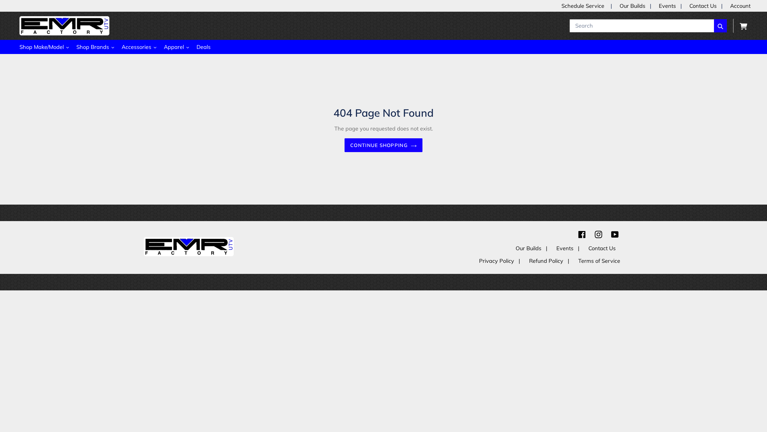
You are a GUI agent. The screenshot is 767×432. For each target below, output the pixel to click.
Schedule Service (582, 5)
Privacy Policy (497, 260)
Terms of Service (599, 260)
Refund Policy (547, 260)
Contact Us (703, 5)
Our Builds (632, 5)
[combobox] (648, 25)
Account (740, 5)
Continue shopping (379, 145)
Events (667, 5)
